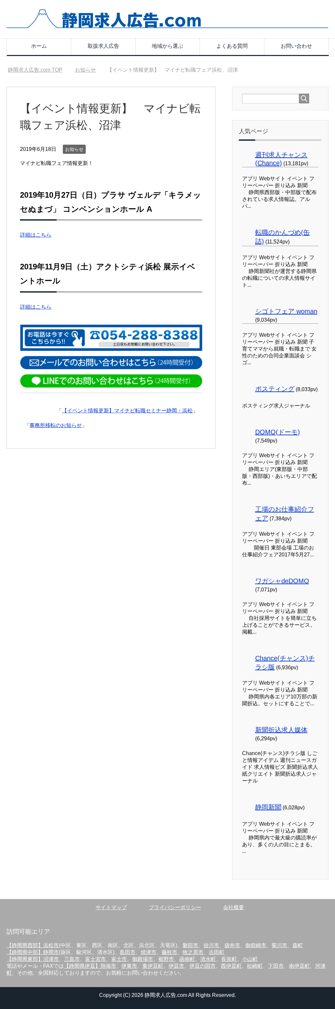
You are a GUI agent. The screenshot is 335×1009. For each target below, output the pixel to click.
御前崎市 (255, 945)
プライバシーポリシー (175, 907)
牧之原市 (193, 952)
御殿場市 (142, 959)
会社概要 (233, 907)
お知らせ (74, 149)
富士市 (119, 959)
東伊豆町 (152, 966)
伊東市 (129, 966)
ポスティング (274, 388)
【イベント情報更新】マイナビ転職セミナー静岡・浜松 (127, 410)
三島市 (72, 959)
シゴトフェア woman (286, 311)
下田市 (276, 966)
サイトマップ (111, 907)
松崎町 (255, 966)
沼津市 (51, 959)
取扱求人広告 (103, 46)
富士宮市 (95, 959)
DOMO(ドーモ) (277, 432)
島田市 (127, 952)
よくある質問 (232, 46)
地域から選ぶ (167, 46)
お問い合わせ (296, 46)
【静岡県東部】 (25, 959)
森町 (297, 945)
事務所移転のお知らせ (55, 425)
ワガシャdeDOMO (282, 581)
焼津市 (148, 952)
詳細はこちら (35, 235)
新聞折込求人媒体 (281, 729)
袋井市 (232, 945)
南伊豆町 (299, 966)
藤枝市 (169, 952)
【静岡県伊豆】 (82, 966)
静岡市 (51, 952)
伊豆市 (176, 966)
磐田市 (190, 945)
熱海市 (108, 966)
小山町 (250, 959)
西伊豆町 (231, 966)
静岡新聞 (268, 807)
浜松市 (51, 945)
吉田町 (216, 952)
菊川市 (279, 945)
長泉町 (229, 959)
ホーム (39, 46)
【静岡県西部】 (25, 945)
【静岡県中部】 (25, 952)
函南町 (187, 959)
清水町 (208, 959)
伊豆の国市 (202, 966)
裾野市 (166, 959)
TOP (35, 70)
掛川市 (211, 945)
